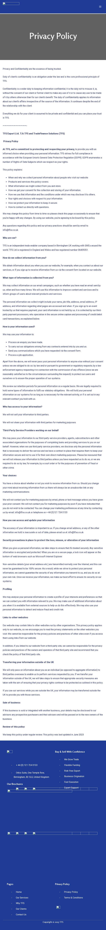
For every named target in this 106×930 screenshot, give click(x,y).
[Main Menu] (100, 7)
